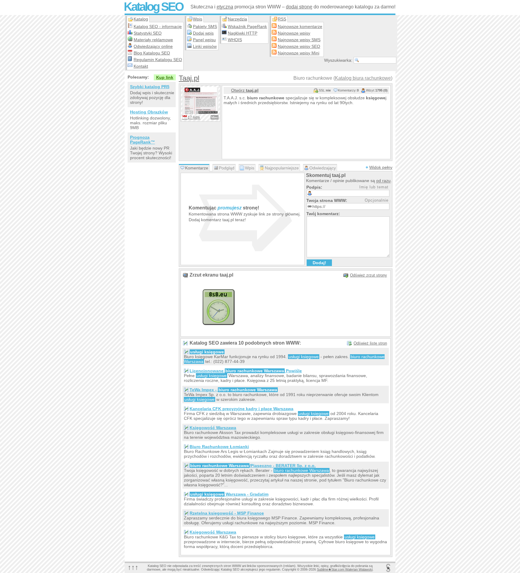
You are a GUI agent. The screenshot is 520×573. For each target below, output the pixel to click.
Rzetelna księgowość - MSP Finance (227, 513)
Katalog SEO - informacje (158, 26)
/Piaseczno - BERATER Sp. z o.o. (253, 465)
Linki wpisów (205, 46)
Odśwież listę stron (370, 343)
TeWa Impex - (233, 389)
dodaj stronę (299, 6)
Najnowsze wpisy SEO (299, 46)
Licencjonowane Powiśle (246, 370)
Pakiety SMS (205, 26)
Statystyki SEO (148, 33)
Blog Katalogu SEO (152, 53)
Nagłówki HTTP (242, 33)
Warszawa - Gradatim (229, 494)
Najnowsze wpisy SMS (299, 39)
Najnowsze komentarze (300, 26)
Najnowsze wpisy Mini (298, 53)
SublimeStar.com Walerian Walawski (345, 569)
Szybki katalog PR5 (149, 86)
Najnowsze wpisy (294, 33)
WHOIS (235, 39)
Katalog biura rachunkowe (363, 78)
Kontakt (141, 66)
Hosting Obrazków (149, 112)
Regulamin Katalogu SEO (158, 59)
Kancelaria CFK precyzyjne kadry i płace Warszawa (241, 408)
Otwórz (244, 90)
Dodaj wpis (203, 33)
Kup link (164, 77)
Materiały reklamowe (153, 39)
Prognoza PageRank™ (142, 139)
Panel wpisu (204, 39)
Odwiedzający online (153, 46)
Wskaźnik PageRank (247, 26)
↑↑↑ (133, 567)
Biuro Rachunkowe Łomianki (219, 446)
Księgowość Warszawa (213, 427)
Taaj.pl (189, 78)
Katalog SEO (153, 6)
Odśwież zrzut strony (368, 275)
